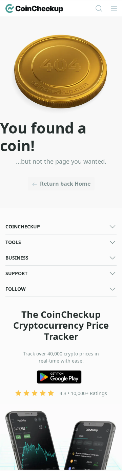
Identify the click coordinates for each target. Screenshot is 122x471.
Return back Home (65, 183)
